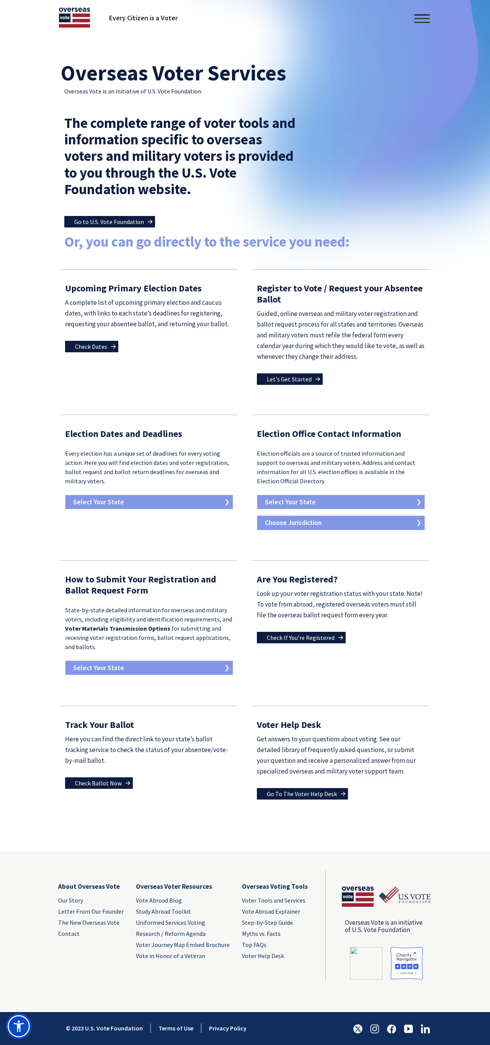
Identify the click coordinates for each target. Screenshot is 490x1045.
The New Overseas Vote (88, 922)
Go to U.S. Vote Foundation (109, 222)
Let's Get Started (289, 379)
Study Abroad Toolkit (163, 911)
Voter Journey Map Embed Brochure (183, 945)
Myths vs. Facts (261, 933)
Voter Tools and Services (273, 900)
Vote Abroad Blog (159, 900)
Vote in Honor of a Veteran (170, 956)
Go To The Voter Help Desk (302, 794)
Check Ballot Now (98, 783)
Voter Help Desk (263, 956)
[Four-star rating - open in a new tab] (406, 962)
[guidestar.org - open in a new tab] (366, 962)
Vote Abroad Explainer (271, 911)
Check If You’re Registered (301, 637)
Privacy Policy (228, 1028)
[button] (19, 1026)
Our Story (70, 900)
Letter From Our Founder (91, 911)
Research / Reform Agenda (171, 933)
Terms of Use (175, 1028)
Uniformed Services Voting (170, 922)
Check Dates (91, 346)
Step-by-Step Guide (267, 922)
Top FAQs (254, 945)
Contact (69, 933)
